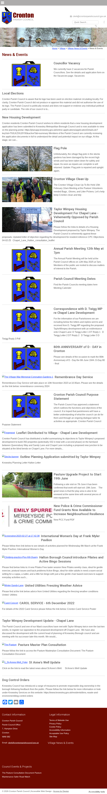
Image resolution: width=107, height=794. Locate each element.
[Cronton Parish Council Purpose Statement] (27, 406)
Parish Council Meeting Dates (75, 278)
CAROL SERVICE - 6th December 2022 (47, 603)
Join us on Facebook (104, 22)
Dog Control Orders (15, 680)
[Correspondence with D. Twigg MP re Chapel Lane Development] (27, 320)
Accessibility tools (97, 792)
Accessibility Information (59, 730)
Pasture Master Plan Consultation (42, 645)
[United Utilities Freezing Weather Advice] (13, 586)
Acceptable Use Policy (59, 733)
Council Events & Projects (17, 766)
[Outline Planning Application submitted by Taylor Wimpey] (10, 457)
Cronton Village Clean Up (71, 179)
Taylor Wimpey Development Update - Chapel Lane (38, 620)
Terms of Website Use (59, 720)
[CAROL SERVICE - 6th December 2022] (10, 603)
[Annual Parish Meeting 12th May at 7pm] (27, 260)
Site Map (53, 736)
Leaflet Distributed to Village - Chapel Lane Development (57, 433)
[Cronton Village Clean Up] (27, 190)
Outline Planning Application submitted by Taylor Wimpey (60, 457)
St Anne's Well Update (44, 662)
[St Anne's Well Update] (15, 662)
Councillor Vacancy (67, 63)
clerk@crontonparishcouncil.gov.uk (89, 16)
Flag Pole (60, 148)
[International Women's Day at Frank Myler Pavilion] (21, 536)
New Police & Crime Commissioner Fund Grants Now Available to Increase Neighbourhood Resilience (79, 510)
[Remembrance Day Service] (27, 377)
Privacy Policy (55, 723)
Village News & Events (61, 742)
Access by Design (61, 791)
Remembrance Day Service (74, 377)
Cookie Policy (55, 727)
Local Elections (13, 93)
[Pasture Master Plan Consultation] (9, 645)
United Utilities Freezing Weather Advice (53, 585)
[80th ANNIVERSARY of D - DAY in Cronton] (27, 358)
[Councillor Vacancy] (27, 74)
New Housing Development (21, 117)
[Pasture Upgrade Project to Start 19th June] (27, 485)
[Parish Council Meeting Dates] (27, 290)
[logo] (18, 16)
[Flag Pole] (27, 159)
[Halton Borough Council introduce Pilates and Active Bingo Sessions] (20, 557)
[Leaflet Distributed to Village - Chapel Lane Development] (8, 433)
